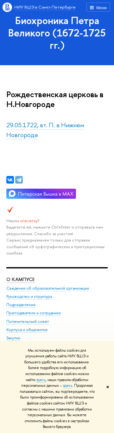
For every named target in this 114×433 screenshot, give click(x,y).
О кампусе (20, 279)
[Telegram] (19, 180)
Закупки (13, 338)
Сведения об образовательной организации (47, 288)
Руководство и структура (29, 296)
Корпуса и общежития (27, 329)
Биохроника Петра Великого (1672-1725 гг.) (57, 32)
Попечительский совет (27, 321)
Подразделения (20, 304)
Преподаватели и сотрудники (33, 313)
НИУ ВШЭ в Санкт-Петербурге (45, 7)
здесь (41, 379)
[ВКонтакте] (10, 180)
